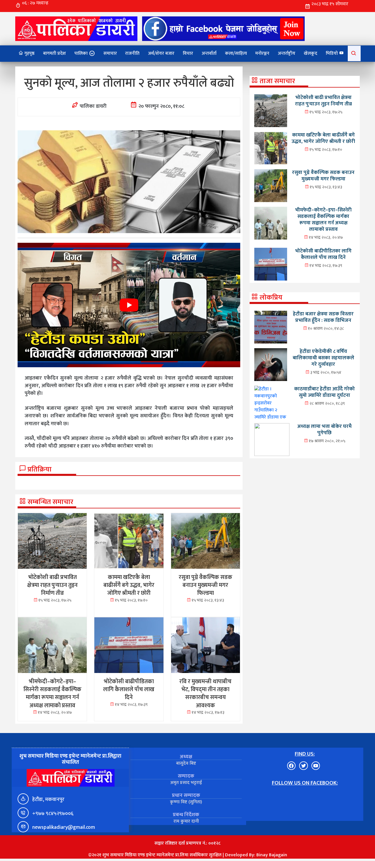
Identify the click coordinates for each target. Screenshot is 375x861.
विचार (188, 53)
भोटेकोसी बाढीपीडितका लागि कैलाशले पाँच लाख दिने (323, 254)
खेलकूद (310, 53)
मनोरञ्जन (262, 53)
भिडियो (332, 53)
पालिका (81, 53)
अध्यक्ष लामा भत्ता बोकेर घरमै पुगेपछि (324, 429)
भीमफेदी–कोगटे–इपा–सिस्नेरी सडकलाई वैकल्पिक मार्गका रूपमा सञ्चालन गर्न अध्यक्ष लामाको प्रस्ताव (323, 219)
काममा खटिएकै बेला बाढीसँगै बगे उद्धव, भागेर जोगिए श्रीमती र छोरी (323, 138)
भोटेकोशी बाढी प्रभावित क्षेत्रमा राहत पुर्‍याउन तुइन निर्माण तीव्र (323, 100)
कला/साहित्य (236, 53)
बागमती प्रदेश (54, 53)
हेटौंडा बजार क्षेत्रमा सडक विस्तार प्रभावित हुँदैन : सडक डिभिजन (323, 317)
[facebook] (223, 28)
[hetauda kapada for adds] (129, 305)
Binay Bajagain (271, 855)
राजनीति (132, 53)
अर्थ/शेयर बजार (161, 53)
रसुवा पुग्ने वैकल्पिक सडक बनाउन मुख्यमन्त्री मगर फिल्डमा (323, 175)
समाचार (110, 53)
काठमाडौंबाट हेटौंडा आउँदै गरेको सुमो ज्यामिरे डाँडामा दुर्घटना (324, 392)
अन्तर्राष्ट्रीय (286, 53)
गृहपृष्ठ (29, 53)
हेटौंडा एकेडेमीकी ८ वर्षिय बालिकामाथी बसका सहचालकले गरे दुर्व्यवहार (323, 357)
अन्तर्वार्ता (209, 53)
